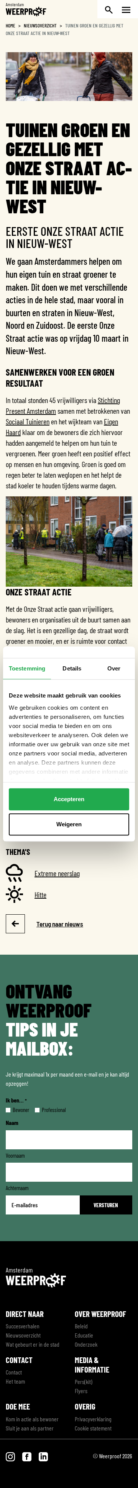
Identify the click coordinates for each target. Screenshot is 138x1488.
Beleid (81, 1326)
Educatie (84, 1335)
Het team (15, 1381)
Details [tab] (71, 668)
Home (10, 25)
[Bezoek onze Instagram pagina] (11, 1455)
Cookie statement (93, 1428)
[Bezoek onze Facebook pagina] (27, 1455)
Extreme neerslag (57, 873)
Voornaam (15, 1155)
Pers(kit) (83, 1381)
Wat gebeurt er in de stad (32, 1344)
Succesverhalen (22, 1326)
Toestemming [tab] (27, 668)
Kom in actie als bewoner (32, 1418)
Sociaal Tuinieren (27, 421)
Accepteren (69, 799)
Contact (14, 1372)
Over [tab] (113, 668)
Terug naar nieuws (59, 924)
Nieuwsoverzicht (40, 25)
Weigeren (69, 824)
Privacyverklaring (93, 1418)
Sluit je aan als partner (30, 1428)
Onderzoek (86, 1344)
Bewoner (15, 1109)
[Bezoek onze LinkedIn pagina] (43, 1455)
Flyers (81, 1390)
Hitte (40, 894)
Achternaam (17, 1187)
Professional (48, 1109)
